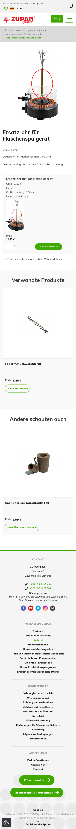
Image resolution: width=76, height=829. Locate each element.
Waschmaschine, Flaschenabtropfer (24, 34)
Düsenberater (34, 780)
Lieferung (38, 729)
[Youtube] (30, 608)
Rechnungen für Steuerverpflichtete (38, 725)
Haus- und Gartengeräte (38, 649)
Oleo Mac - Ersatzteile (38, 662)
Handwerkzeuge (38, 644)
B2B (41, 3)
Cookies (38, 809)
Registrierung (12, 3)
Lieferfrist (38, 716)
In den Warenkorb (17, 388)
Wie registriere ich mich (38, 693)
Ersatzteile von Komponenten (38, 658)
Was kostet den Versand (38, 711)
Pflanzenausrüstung (38, 635)
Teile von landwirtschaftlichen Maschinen (38, 653)
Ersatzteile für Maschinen (34, 792)
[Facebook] (23, 608)
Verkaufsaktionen (38, 760)
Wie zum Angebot (38, 698)
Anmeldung (30, 3)
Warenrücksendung (38, 720)
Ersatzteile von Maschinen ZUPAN (38, 671)
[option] (38, 342)
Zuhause (7, 30)
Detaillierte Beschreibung (22, 527)
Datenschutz (38, 738)
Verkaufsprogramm (26, 30)
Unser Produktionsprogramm (38, 667)
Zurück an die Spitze (38, 824)
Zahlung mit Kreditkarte (38, 707)
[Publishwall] (52, 608)
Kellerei (43, 30)
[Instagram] (45, 608)
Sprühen (38, 631)
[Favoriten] (6, 9)
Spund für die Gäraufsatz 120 (27, 503)
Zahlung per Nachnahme (38, 702)
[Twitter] (38, 608)
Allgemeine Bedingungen (38, 734)
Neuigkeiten (38, 764)
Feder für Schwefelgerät (23, 364)
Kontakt (38, 769)
